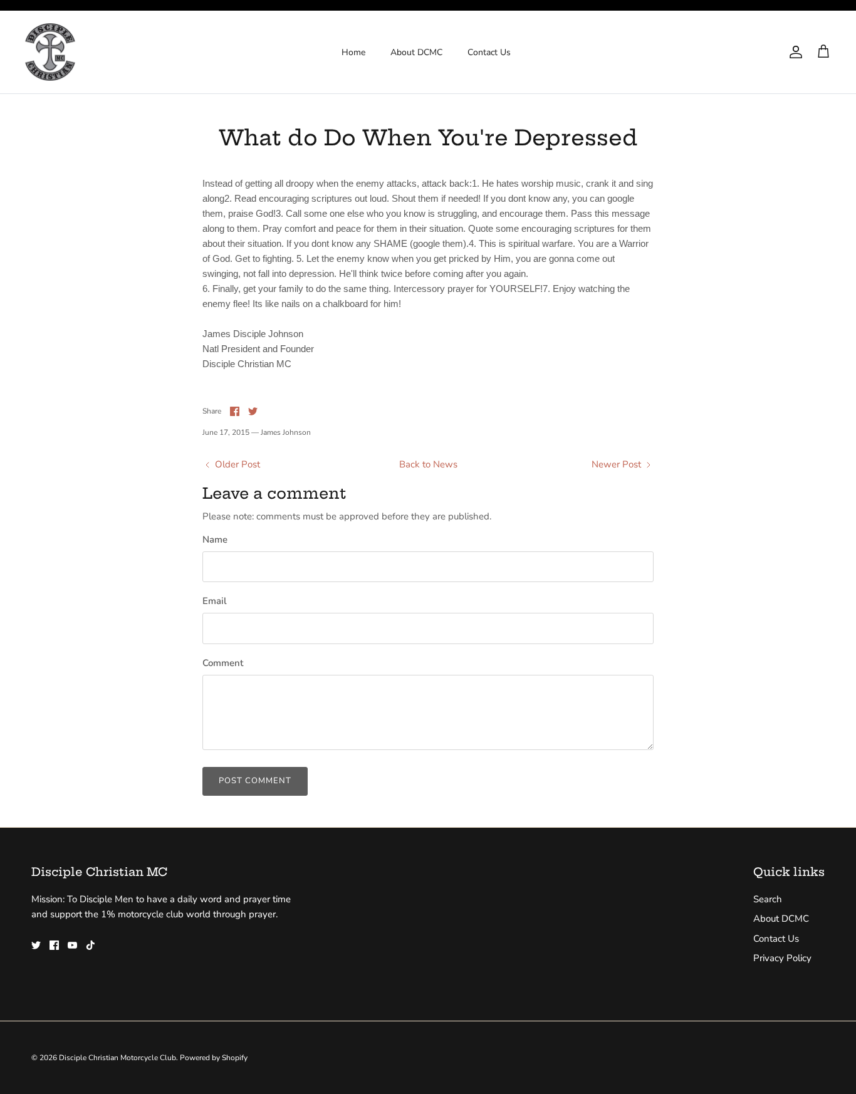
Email (214, 601)
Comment (222, 663)
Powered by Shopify (214, 1058)
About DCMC (416, 52)
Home (353, 52)
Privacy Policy (782, 958)
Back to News (428, 464)
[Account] (793, 52)
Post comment (255, 780)
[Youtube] (72, 945)
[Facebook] (54, 945)
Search (767, 899)
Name (214, 539)
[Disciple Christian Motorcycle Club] (50, 52)
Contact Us (489, 52)
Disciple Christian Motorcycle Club (117, 1058)
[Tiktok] (90, 945)
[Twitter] (36, 945)
